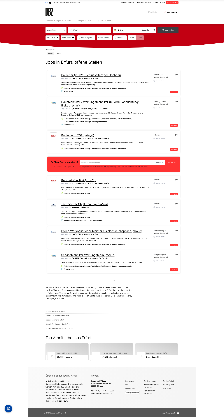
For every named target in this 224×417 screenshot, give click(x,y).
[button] (154, 30)
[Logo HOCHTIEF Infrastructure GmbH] (53, 76)
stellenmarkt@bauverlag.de (101, 394)
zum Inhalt (167, 389)
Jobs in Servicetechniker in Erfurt (58, 324)
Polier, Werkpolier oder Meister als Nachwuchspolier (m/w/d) (101, 231)
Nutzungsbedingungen (110, 167)
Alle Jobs (64, 78)
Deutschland (125, 296)
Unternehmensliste (127, 2)
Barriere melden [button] (150, 381)
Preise (162, 2)
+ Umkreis (145, 30)
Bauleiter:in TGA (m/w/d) (77, 135)
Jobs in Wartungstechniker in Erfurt (59, 329)
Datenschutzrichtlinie (96, 167)
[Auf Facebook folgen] (178, 413)
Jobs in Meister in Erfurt (55, 320)
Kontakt (56, 3)
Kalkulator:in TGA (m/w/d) (78, 180)
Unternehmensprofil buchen (147, 2)
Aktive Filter (50, 50)
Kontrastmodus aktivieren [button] (150, 392)
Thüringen (50, 299)
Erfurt (58, 299)
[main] (112, 192)
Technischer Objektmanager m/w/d (84, 204)
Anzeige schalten (172, 2)
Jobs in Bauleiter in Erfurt (55, 312)
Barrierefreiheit (168, 381)
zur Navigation (168, 385)
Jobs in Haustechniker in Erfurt (57, 316)
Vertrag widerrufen (132, 393)
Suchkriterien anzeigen (62, 167)
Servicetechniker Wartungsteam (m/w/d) (88, 255)
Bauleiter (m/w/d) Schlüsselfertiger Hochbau (91, 75)
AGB (126, 385)
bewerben (174, 92)
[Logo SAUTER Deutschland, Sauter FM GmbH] (53, 103)
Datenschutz (75, 3)
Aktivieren (171, 162)
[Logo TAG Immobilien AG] (53, 205)
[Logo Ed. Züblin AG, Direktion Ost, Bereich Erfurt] (53, 136)
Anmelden (172, 12)
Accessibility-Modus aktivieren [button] (151, 386)
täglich (158, 162)
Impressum (64, 3)
